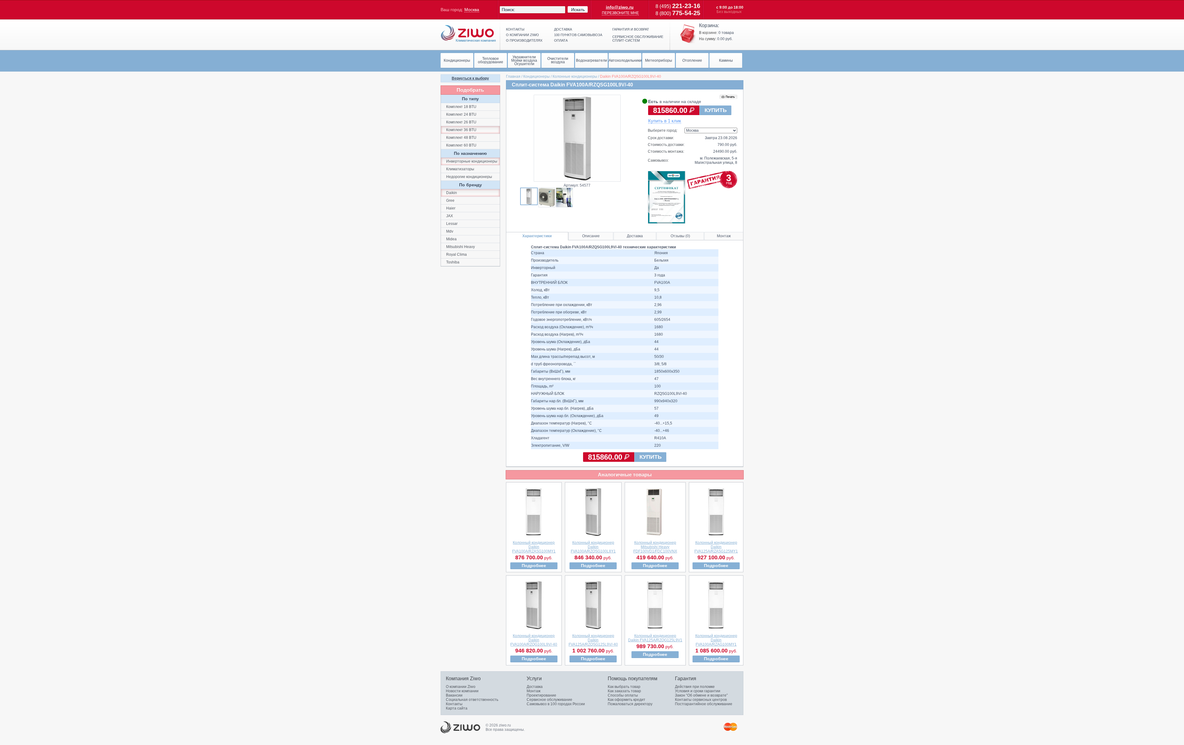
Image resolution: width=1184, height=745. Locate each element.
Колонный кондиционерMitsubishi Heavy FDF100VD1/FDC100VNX (655, 546)
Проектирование (541, 695)
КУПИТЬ (716, 110)
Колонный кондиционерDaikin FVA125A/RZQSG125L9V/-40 (593, 640)
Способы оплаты (623, 695)
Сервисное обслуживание (549, 699)
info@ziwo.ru (620, 7)
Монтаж (724, 236)
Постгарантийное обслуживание (703, 704)
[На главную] (468, 34)
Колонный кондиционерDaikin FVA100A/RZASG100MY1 (534, 546)
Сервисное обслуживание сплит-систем (637, 38)
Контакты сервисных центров (701, 699)
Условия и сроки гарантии (697, 691)
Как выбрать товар (624, 687)
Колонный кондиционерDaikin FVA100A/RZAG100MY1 (716, 640)
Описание (591, 236)
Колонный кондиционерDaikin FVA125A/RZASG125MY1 (716, 546)
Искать (578, 9)
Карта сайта (456, 708)
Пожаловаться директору (630, 704)
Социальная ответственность (472, 699)
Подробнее (534, 565)
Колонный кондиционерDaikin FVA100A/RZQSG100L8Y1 (593, 546)
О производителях (524, 40)
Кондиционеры (536, 76)
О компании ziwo (522, 35)
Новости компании (462, 691)
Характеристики (537, 236)
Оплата (561, 40)
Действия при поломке (695, 687)
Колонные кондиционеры (575, 76)
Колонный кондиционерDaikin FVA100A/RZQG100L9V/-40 (533, 640)
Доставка (563, 29)
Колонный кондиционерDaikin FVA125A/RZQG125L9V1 (655, 638)
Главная (513, 76)
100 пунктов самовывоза (578, 35)
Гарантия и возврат (630, 29)
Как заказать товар (624, 691)
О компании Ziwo (460, 687)
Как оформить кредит (626, 699)
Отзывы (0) (680, 236)
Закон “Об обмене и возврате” (701, 695)
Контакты (515, 29)
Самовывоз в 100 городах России (556, 704)
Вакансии (454, 695)
